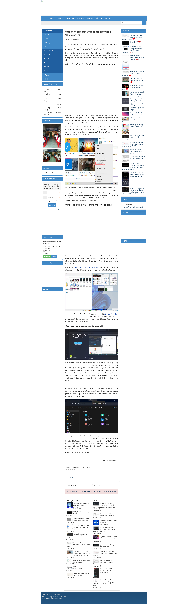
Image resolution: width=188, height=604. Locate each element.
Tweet (72, 477)
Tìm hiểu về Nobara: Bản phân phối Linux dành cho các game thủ (108, 538)
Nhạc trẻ (47, 35)
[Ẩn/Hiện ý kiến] (89, 485)
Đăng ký (58, 209)
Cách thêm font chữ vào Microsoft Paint (80, 568)
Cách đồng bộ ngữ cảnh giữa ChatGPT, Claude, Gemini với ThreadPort (132, 50)
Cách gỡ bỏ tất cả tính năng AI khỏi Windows (81, 513)
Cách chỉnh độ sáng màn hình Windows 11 (108, 521)
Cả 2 (46, 253)
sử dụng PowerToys (111, 314)
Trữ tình (47, 39)
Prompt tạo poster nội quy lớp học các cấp (136, 126)
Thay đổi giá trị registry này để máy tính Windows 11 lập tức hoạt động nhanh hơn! (105, 529)
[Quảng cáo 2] (52, 156)
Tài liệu (47, 75)
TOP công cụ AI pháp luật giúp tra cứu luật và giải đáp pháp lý (133, 37)
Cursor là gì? (134, 42)
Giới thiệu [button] (51, 18)
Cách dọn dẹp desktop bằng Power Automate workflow (81, 519)
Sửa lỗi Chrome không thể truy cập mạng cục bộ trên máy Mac (81, 527)
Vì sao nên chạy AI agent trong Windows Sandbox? (136, 151)
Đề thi (46, 79)
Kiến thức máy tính (49, 67)
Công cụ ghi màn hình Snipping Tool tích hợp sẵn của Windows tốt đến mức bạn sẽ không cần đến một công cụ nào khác (104, 506)
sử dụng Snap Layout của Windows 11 (86, 267)
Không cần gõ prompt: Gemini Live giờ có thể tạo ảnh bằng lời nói (137, 174)
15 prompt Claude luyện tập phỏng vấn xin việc (137, 157)
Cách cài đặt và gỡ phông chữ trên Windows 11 (81, 561)
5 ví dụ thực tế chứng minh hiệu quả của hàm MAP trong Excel (78, 544)
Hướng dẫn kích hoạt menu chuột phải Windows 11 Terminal (81, 505)
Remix (47, 47)
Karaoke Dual (48, 31)
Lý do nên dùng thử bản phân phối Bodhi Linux (108, 546)
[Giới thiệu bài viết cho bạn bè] (110, 39)
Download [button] (90, 18)
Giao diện (48, 251)
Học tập (46, 71)
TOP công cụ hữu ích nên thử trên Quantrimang (132, 120)
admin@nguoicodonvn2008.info (134, 207)
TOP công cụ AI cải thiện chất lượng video (136, 79)
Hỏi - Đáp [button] (99, 18)
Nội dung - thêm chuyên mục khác (52, 247)
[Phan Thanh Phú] (52, 136)
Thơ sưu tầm (48, 55)
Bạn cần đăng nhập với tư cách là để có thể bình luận (91, 491)
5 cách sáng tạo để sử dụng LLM (137, 109)
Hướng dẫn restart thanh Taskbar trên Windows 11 (107, 515)
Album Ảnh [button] (70, 18)
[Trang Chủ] (44, 18)
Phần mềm (47, 63)
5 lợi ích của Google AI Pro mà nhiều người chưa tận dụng (137, 94)
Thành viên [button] (60, 18)
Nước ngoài (48, 43)
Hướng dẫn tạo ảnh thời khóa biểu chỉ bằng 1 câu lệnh (133, 73)
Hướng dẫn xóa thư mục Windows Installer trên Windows (77, 536)
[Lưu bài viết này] (117, 39)
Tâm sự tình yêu (49, 51)
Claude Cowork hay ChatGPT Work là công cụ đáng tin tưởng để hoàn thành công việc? (133, 166)
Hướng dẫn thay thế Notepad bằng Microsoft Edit (108, 570)
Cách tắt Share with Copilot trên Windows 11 (81, 574)
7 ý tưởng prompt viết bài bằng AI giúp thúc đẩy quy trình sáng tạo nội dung (137, 102)
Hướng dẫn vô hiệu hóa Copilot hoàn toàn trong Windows (103, 562)
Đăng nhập (52, 205)
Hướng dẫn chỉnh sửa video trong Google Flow (132, 87)
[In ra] (113, 39)
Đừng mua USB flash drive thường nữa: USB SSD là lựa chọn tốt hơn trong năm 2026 (81, 553)
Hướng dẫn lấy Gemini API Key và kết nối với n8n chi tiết (133, 138)
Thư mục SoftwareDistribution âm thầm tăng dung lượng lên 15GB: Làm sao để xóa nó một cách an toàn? (105, 583)
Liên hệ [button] (107, 18)
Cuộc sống (47, 59)
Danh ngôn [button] (80, 18)
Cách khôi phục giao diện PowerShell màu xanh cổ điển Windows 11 (105, 553)
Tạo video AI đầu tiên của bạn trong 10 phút (136, 114)
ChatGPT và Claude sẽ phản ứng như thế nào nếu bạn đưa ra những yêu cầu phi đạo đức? (133, 191)
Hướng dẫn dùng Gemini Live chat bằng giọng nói (137, 57)
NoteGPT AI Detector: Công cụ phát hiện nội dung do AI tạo (132, 145)
